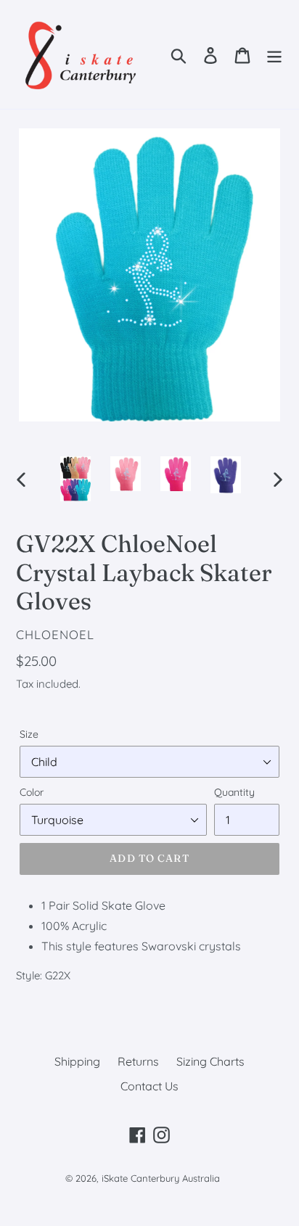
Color (32, 792)
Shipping (77, 1061)
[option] (76, 479)
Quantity (234, 792)
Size (29, 734)
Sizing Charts (210, 1061)
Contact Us (149, 1086)
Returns (138, 1061)
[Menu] (274, 54)
